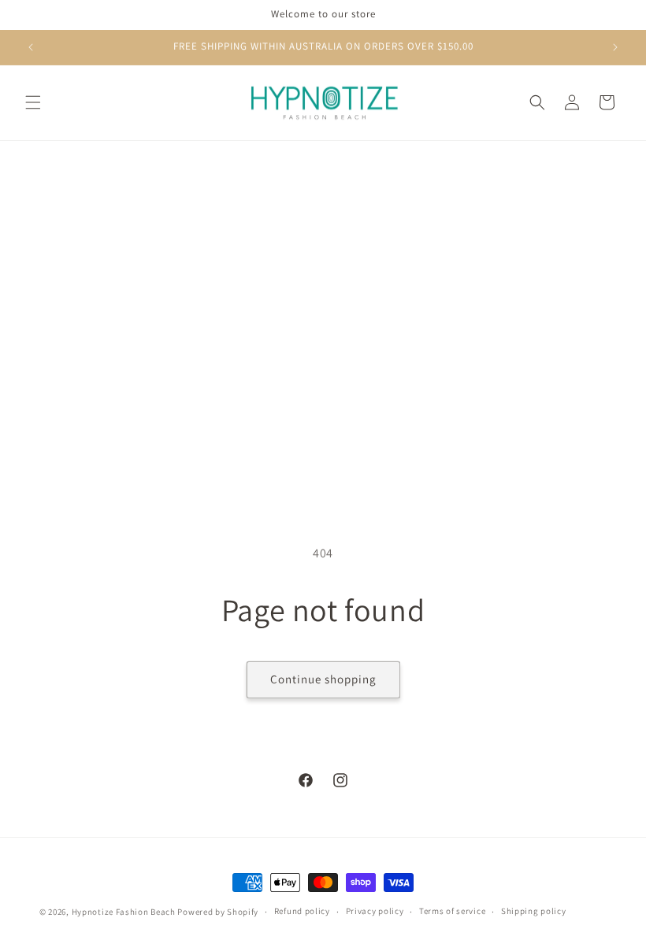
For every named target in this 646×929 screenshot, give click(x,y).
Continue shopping (323, 679)
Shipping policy (533, 910)
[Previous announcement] (30, 47)
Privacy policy (375, 910)
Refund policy (302, 910)
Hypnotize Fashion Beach (124, 911)
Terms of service (452, 910)
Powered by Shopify (217, 911)
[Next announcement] (615, 47)
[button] (33, 102)
